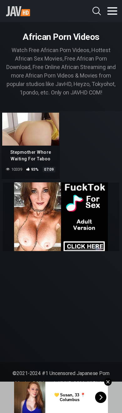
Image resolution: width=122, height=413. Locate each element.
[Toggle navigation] (112, 11)
